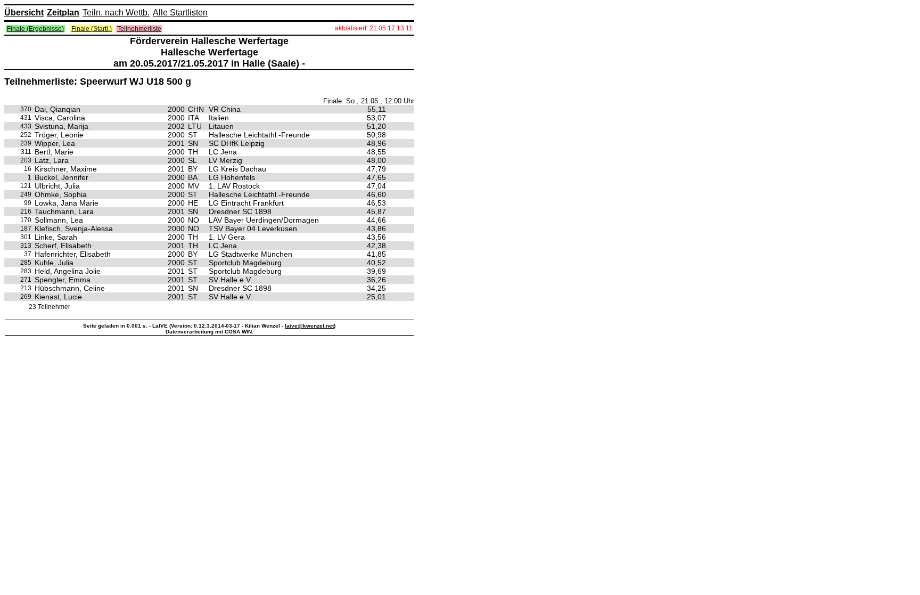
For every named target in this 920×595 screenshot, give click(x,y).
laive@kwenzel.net (309, 326)
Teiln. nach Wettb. (116, 12)
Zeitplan (63, 12)
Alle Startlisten (180, 12)
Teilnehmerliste (139, 28)
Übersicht (24, 12)
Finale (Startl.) (91, 28)
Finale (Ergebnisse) (35, 28)
